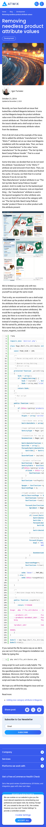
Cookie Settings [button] (23, 815)
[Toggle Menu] (41, 4)
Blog (11, 12)
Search (36, 4)
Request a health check (23, 794)
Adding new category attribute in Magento (24, 700)
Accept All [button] (23, 820)
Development (20, 12)
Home (4, 12)
